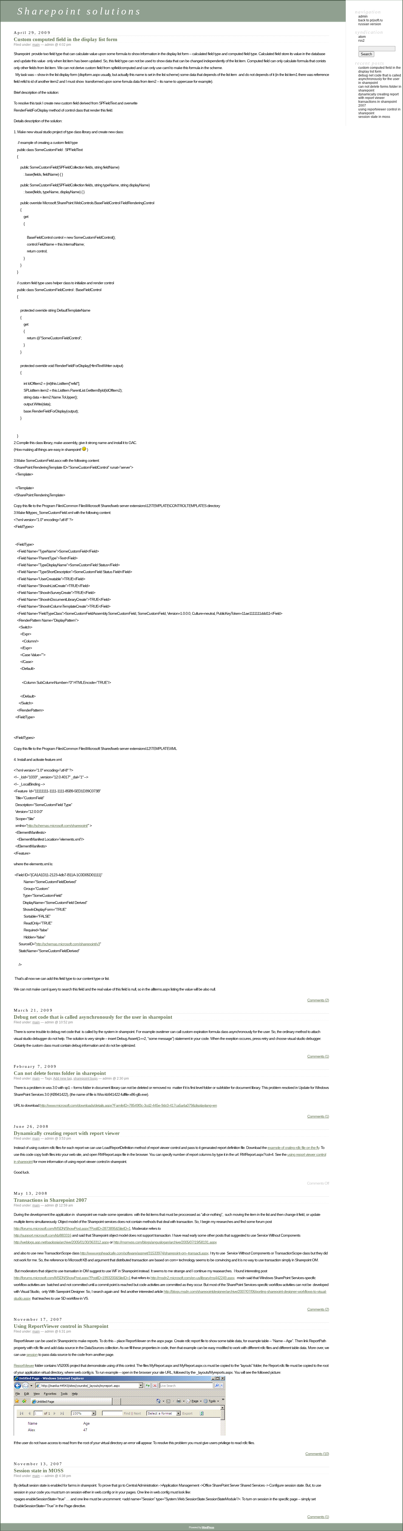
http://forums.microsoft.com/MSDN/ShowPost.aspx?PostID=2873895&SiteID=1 (72, 1228)
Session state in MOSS (39, 1470)
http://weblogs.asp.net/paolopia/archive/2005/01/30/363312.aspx (61, 1242)
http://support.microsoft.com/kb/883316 (42, 1235)
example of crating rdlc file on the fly (293, 1147)
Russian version (369, 24)
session (32, 1354)
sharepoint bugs (85, 1078)
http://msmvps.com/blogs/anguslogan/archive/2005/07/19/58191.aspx (165, 1242)
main (36, 45)
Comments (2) (318, 1000)
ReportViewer (24, 1365)
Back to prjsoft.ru (370, 20)
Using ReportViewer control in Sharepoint (61, 1326)
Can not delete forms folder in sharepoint (60, 1073)
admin (363, 16)
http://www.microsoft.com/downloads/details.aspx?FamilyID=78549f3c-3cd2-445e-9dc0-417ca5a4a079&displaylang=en (128, 1105)
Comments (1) (318, 1056)
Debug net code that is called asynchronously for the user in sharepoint (93, 1017)
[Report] (120, 1434)
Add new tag (62, 1078)
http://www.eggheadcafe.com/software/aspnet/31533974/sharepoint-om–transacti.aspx (144, 1253)
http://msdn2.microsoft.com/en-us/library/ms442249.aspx (192, 1278)
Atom (362, 37)
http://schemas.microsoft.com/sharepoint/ (57, 825)
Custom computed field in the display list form (65, 39)
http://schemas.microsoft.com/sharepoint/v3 (68, 944)
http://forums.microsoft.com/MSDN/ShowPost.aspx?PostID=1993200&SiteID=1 (72, 1278)
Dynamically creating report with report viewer (67, 1133)
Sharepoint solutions (79, 11)
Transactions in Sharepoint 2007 (50, 1200)
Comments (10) (317, 1454)
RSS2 (361, 40)
